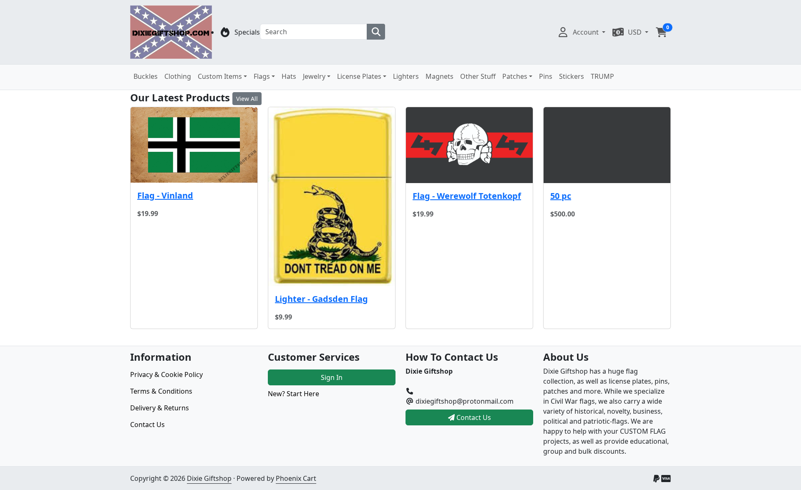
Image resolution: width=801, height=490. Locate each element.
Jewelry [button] (314, 76)
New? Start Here (293, 393)
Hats (289, 76)
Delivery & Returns (159, 407)
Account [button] (586, 32)
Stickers (571, 76)
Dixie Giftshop (209, 478)
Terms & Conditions (161, 391)
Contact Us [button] (473, 417)
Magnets (439, 76)
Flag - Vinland (165, 195)
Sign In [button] (332, 377)
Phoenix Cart (296, 478)
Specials (247, 32)
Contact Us (147, 424)
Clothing (177, 76)
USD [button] (635, 32)
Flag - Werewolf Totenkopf (467, 195)
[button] (661, 32)
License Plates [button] (359, 76)
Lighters (406, 76)
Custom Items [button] (220, 76)
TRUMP (602, 76)
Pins (545, 76)
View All (247, 99)
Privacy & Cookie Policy (166, 374)
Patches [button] (514, 76)
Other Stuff (478, 76)
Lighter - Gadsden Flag (321, 298)
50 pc (560, 195)
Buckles (146, 76)
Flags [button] (262, 76)
